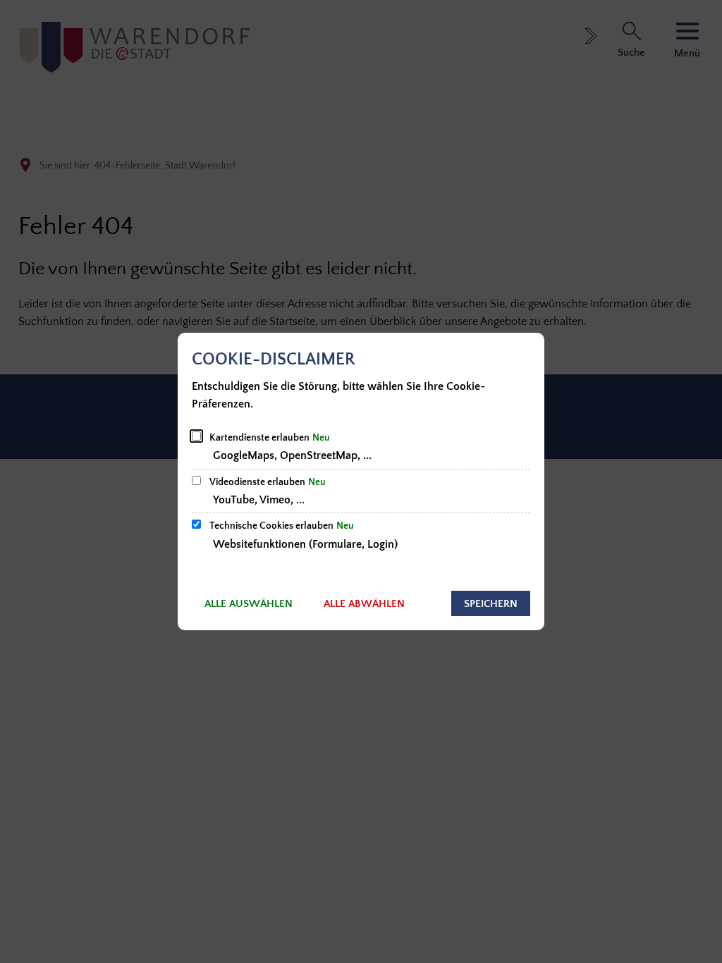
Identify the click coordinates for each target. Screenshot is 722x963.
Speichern (491, 604)
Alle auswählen (248, 604)
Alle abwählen (364, 604)
